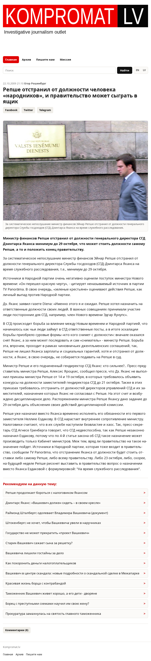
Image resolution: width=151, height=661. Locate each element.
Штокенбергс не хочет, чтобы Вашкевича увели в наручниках (53, 523)
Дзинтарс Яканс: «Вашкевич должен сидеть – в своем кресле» (53, 503)
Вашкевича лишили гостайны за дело (35, 553)
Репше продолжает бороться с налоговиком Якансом (46, 493)
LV (144, 70)
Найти (124, 70)
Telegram (45, 110)
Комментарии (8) (16, 630)
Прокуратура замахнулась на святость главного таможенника (53, 613)
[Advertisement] (75, 44)
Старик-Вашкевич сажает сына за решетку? (39, 543)
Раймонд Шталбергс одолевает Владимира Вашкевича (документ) (57, 513)
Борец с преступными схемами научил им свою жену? (47, 603)
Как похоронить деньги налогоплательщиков (41, 563)
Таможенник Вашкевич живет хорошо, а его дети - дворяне (51, 593)
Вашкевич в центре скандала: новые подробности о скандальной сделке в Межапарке (72, 573)
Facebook (11, 110)
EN (137, 70)
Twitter (28, 110)
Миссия (65, 59)
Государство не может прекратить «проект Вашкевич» (47, 533)
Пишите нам (45, 59)
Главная (11, 59)
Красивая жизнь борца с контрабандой (36, 583)
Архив (26, 59)
